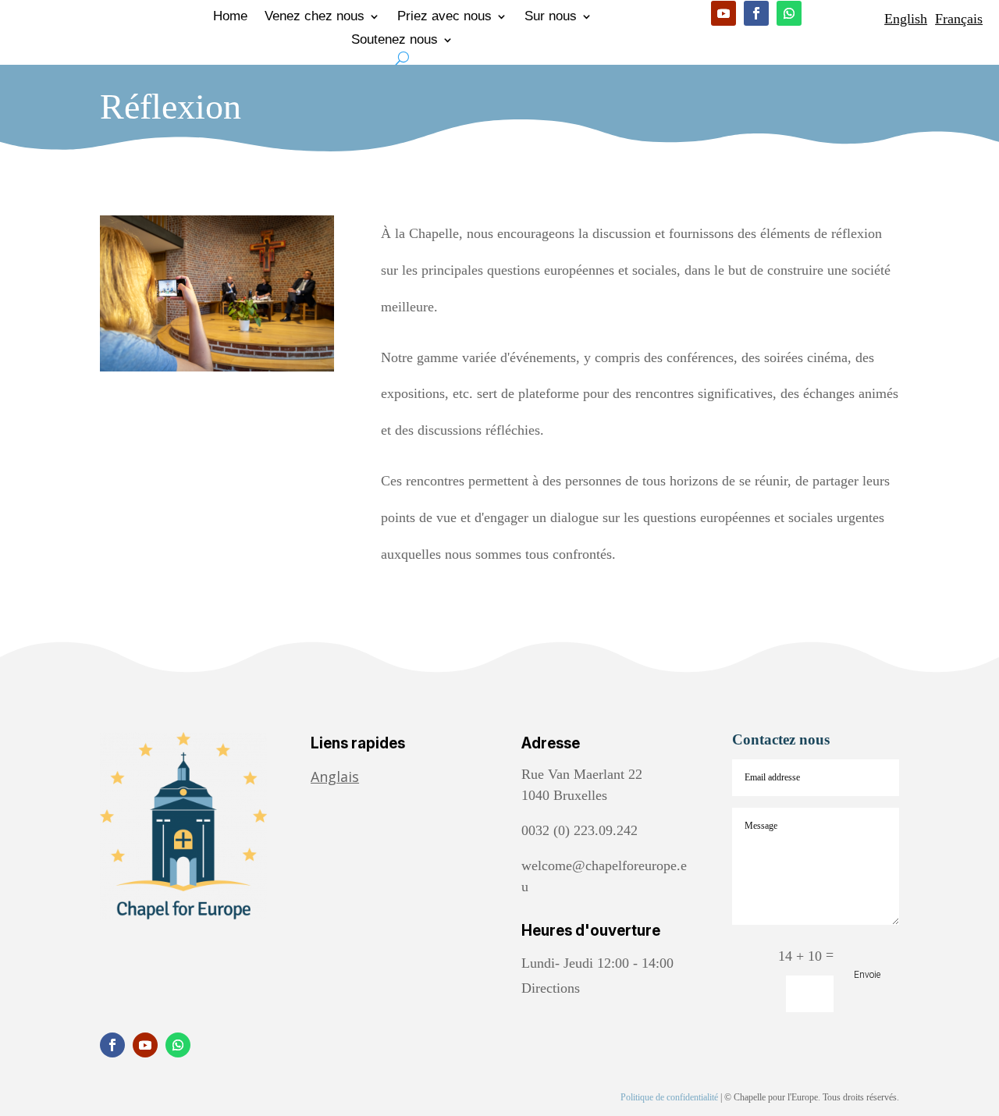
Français (959, 19)
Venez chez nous (314, 17)
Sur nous (550, 17)
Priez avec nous (444, 17)
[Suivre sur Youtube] (723, 13)
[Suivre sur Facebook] (756, 13)
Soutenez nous (394, 40)
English (905, 19)
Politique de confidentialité (669, 1097)
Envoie (867, 974)
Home (230, 17)
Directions (550, 988)
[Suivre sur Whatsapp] (789, 13)
